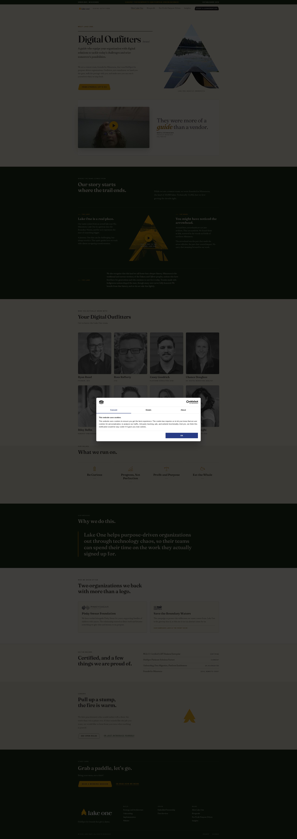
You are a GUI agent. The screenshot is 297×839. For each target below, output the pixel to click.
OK (181, 436)
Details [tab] (148, 410)
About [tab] (183, 410)
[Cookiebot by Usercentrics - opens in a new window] (188, 402)
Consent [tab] (113, 410)
